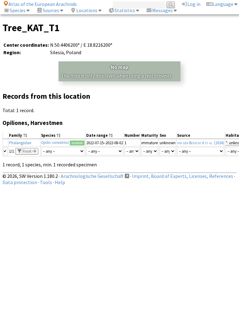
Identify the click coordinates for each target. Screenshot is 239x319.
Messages (162, 10)
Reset (26, 151)
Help (60, 182)
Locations (86, 10)
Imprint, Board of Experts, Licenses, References (182, 176)
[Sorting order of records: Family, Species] (25, 136)
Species (18, 10)
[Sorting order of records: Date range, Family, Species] (111, 136)
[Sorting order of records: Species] (58, 136)
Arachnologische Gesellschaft (92, 176)
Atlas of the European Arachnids (42, 4)
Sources (51, 10)
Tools (46, 182)
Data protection (19, 182)
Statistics (125, 10)
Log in (193, 4)
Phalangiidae (20, 142)
